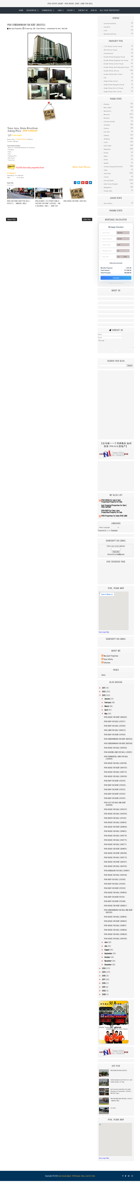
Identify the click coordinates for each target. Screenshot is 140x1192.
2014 (104, 968)
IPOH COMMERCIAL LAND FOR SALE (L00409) (116, 757)
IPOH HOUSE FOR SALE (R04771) (115, 844)
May (106, 713)
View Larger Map (104, 632)
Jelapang (107, 139)
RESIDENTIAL (31, 10)
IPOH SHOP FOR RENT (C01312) (114, 789)
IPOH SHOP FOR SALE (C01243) (115, 879)
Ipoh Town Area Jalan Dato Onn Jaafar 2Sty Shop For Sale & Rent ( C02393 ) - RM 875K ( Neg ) (121, 1091)
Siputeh (106, 163)
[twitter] (125, 1176)
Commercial (47, 10)
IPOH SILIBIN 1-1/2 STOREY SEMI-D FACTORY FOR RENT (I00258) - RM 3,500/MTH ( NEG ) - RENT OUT (47, 203)
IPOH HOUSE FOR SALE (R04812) (115, 831)
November (108, 960)
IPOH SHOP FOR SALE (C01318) (115, 725)
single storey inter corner (113, 92)
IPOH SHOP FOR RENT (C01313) (114, 793)
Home (21, 10)
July (106, 946)
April (106, 709)
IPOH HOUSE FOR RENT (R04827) (115, 905)
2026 (125, 257)
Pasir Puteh (107, 146)
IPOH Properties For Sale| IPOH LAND (114, 515)
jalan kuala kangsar (111, 184)
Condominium (108, 53)
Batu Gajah (107, 108)
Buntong (106, 118)
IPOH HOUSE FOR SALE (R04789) (115, 813)
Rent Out (64, 28)
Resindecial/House (110, 34)
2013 (104, 695)
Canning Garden (109, 121)
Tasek (105, 170)
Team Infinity (108, 659)
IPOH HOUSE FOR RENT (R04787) (115, 861)
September (108, 953)
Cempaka (107, 125)
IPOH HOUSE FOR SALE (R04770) (115, 857)
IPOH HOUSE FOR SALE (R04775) (115, 840)
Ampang (106, 104)
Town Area (107, 173)
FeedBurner (120, 554)
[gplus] (128, 1176)
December (108, 964)
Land (60, 10)
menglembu (108, 187)
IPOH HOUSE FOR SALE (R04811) (115, 925)
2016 (104, 975)
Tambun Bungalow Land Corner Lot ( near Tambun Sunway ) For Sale (121, 1081)
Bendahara (107, 111)
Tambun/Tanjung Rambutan (113, 167)
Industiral (107, 27)
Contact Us (83, 10)
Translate (114, 530)
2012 (104, 691)
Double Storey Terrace (111, 71)
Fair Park (107, 132)
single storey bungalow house (114, 85)
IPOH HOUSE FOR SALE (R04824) (115, 929)
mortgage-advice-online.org (116, 283)
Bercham (107, 114)
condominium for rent (54, 28)
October (107, 957)
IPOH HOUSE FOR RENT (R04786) (115, 853)
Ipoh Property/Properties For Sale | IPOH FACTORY (114, 506)
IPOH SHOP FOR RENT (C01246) (115, 901)
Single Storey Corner (111, 81)
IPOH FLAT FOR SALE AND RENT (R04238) (115, 803)
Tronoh (106, 177)
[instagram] (132, 1176)
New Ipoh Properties (111, 656)
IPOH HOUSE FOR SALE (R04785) (115, 938)
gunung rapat (109, 180)
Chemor (106, 128)
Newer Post (11, 219)
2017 (104, 979)
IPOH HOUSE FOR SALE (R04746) (115, 763)
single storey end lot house (113, 88)
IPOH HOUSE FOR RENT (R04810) (115, 921)
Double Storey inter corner (113, 74)
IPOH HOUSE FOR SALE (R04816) (115, 916)
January (107, 698)
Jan (118, 257)
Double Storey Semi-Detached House (116, 67)
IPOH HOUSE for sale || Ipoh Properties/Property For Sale (111, 501)
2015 (104, 972)
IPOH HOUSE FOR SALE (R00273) (115, 809)
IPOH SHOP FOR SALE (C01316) (114, 883)
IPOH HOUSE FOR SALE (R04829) (115, 934)
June (106, 942)
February (107, 702)
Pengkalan (107, 149)
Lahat (106, 142)
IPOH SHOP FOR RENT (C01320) (115, 785)
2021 (104, 987)
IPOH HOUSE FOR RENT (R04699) (115, 826)
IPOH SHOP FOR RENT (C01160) (115, 734)
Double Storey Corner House (113, 64)
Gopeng (106, 135)
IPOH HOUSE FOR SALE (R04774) (115, 835)
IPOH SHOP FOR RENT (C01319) (115, 780)
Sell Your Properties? (110, 10)
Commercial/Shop (110, 23)
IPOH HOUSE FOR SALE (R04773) (115, 772)
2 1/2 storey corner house (113, 46)
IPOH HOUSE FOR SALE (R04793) (115, 866)
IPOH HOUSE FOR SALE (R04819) (115, 892)
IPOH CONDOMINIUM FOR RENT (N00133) (118, 739)
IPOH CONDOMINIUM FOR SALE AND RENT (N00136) (118, 911)
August (107, 949)
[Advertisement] (31, 19)
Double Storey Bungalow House (114, 57)
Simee (106, 160)
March (106, 706)
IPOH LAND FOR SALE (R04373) (115, 730)
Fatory (70, 10)
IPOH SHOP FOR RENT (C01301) (115, 798)
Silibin (106, 156)
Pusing (106, 153)
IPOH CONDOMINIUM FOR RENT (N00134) (118, 743)
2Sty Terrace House (110, 50)
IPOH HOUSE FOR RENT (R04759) (115, 767)
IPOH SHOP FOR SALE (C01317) (114, 721)
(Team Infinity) (41, 28)
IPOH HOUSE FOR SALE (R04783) (115, 747)
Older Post (87, 219)
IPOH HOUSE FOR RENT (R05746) (75, 201)
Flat (105, 78)
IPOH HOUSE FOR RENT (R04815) (115, 848)
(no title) (113, 1108)
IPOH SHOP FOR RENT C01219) (114, 897)
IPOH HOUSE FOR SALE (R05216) (118, 1070)
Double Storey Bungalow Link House (116, 60)
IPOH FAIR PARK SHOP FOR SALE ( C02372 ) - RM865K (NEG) (18, 202)
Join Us (94, 10)
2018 (104, 983)
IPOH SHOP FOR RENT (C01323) (115, 888)
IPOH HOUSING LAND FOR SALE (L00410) (118, 752)
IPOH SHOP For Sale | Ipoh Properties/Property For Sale (111, 511)
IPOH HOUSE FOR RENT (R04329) (115, 717)
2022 (104, 990)
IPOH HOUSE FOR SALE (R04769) (115, 776)
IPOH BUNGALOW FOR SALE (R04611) (117, 870)
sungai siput (108, 191)
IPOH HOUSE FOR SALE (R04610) (115, 822)
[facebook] (123, 1176)
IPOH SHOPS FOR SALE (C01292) (115, 818)
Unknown (107, 662)
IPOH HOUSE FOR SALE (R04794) (115, 875)
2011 (104, 687)
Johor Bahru (108, 203)
